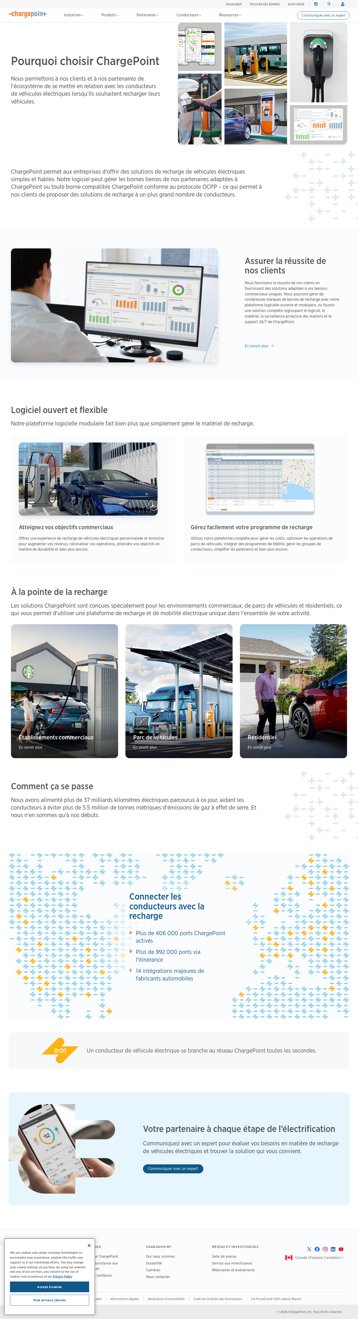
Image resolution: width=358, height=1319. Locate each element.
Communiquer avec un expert (323, 15)
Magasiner (234, 4)
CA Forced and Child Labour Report (276, 1299)
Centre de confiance (96, 1275)
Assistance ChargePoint (99, 1256)
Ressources (229, 15)
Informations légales (124, 1299)
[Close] (89, 1245)
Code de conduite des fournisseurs (217, 1299)
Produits (109, 15)
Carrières (153, 1270)
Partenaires (147, 15)
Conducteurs (188, 15)
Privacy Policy (62, 1276)
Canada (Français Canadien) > (319, 1257)
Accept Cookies (49, 1287)
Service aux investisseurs (232, 1263)
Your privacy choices (49, 1300)
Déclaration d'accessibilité (166, 1299)
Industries (73, 15)
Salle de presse (224, 1256)
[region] (49, 1276)
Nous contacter (158, 1276)
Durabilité (154, 1263)
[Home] (28, 14)
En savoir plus (256, 346)
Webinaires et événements (233, 1270)
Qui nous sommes (160, 1256)
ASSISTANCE (296, 4)
